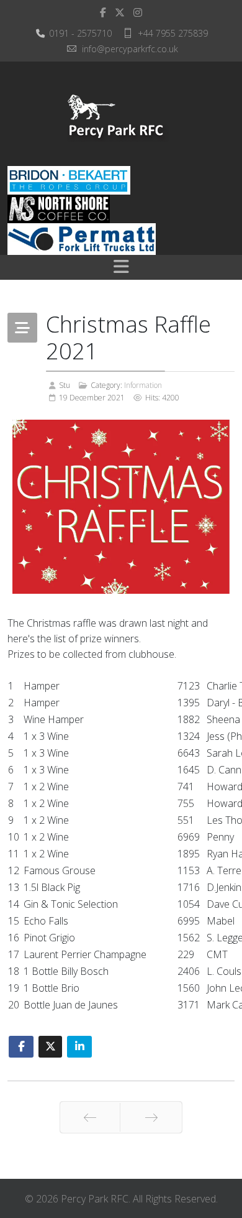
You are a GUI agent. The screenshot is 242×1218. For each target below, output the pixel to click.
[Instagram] (137, 12)
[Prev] (90, 1117)
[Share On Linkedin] (79, 1047)
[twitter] (120, 12)
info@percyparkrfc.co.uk (130, 49)
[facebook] (103, 12)
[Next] (151, 1117)
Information (143, 385)
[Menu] (121, 267)
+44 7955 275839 (173, 33)
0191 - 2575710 (80, 33)
